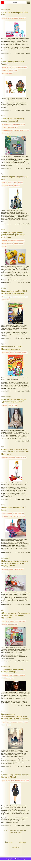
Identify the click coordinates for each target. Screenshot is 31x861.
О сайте (15, 847)
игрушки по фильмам (19, 675)
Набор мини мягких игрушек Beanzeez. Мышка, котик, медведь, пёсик (14, 563)
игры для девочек (7, 516)
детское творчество (18, 513)
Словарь (22, 842)
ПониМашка (5, 352)
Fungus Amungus (18, 243)
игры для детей (12, 182)
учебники (4, 127)
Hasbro (15, 70)
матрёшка (24, 352)
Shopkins (4, 18)
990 (21, 831)
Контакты (8, 842)
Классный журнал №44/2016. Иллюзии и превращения (14, 292)
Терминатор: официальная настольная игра (13, 670)
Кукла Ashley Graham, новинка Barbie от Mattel (15, 776)
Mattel (3, 780)
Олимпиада (5, 133)
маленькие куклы (13, 18)
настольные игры (7, 675)
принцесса (5, 70)
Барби (8, 780)
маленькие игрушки (7, 243)
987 (11, 831)
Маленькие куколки (6, 9)
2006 (19, 832)
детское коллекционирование (16, 240)
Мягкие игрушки (5, 558)
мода (27, 780)
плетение (22, 516)
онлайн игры (22, 18)
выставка (4, 405)
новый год (17, 185)
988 (14, 831)
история (14, 405)
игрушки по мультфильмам (19, 67)
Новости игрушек (20, 780)
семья (9, 405)
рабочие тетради (13, 127)
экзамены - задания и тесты (21, 130)
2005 (15, 832)
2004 (11, 832)
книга (3, 621)
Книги (2, 115)
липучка (4, 246)
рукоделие (16, 516)
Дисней (4, 67)
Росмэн (26, 722)
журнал (15, 297)
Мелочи (3, 504)
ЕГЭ (10, 133)
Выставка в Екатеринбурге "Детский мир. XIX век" (13, 400)
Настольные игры (5, 666)
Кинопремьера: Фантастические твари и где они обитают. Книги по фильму (15, 716)
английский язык (6, 124)
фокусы (20, 297)
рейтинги (4, 182)
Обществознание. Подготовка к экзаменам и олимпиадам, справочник (15, 615)
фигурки (4, 240)
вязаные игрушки (7, 513)
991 (24, 831)
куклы (9, 67)
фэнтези (8, 725)
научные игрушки (20, 621)
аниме (25, 297)
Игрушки (3, 174)
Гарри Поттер (6, 299)
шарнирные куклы (21, 457)
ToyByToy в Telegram (13, 859)
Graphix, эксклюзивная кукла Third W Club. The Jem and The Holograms (15, 451)
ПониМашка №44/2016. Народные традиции (11, 348)
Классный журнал (7, 297)
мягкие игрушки (19, 569)
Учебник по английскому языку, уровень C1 (12, 119)
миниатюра (5, 572)
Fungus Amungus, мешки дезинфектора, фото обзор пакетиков (13, 234)
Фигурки (3, 229)
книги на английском (19, 124)
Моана (11, 70)
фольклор (18, 352)
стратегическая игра (7, 678)
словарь (12, 621)
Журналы (3, 288)
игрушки (20, 182)
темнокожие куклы (7, 73)
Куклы (2, 58)
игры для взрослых (7, 130)
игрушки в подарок (7, 185)
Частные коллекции (6, 396)
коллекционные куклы (8, 457)
